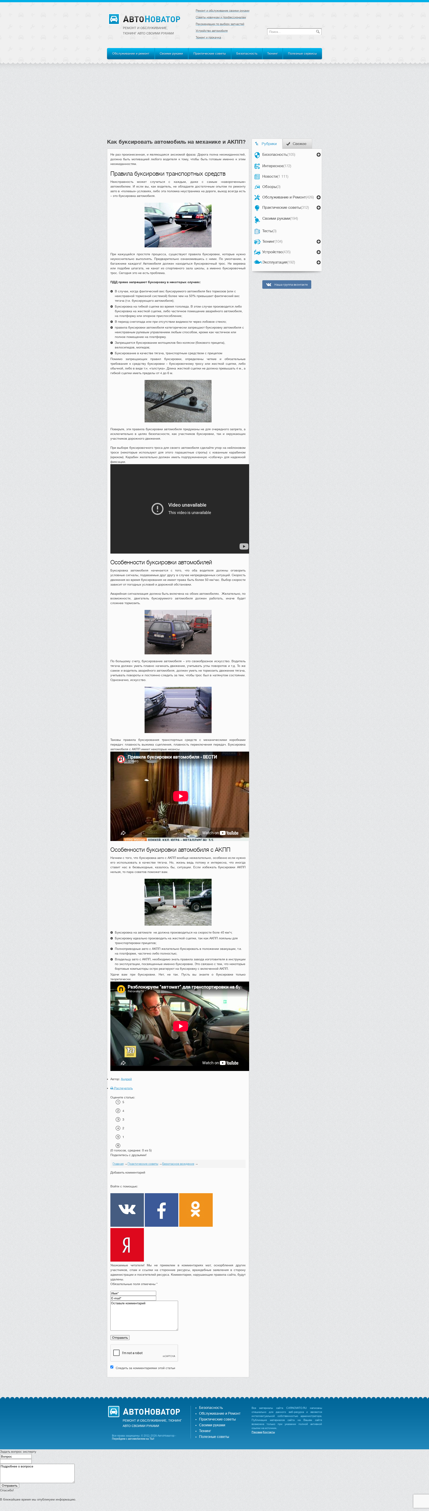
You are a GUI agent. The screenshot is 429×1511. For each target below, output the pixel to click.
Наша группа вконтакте (291, 285)
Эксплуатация (278, 262)
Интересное (276, 166)
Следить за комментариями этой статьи (145, 1368)
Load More (178, 1384)
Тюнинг (272, 53)
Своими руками (171, 53)
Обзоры (271, 187)
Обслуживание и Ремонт (288, 197)
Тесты (269, 231)
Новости (275, 176)
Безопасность (246, 53)
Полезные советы (214, 1437)
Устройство (276, 252)
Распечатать (123, 1088)
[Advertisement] (214, 105)
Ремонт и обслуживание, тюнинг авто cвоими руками (148, 30)
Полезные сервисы (302, 53)
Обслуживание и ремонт (130, 53)
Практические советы (209, 53)
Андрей (126, 1079)
